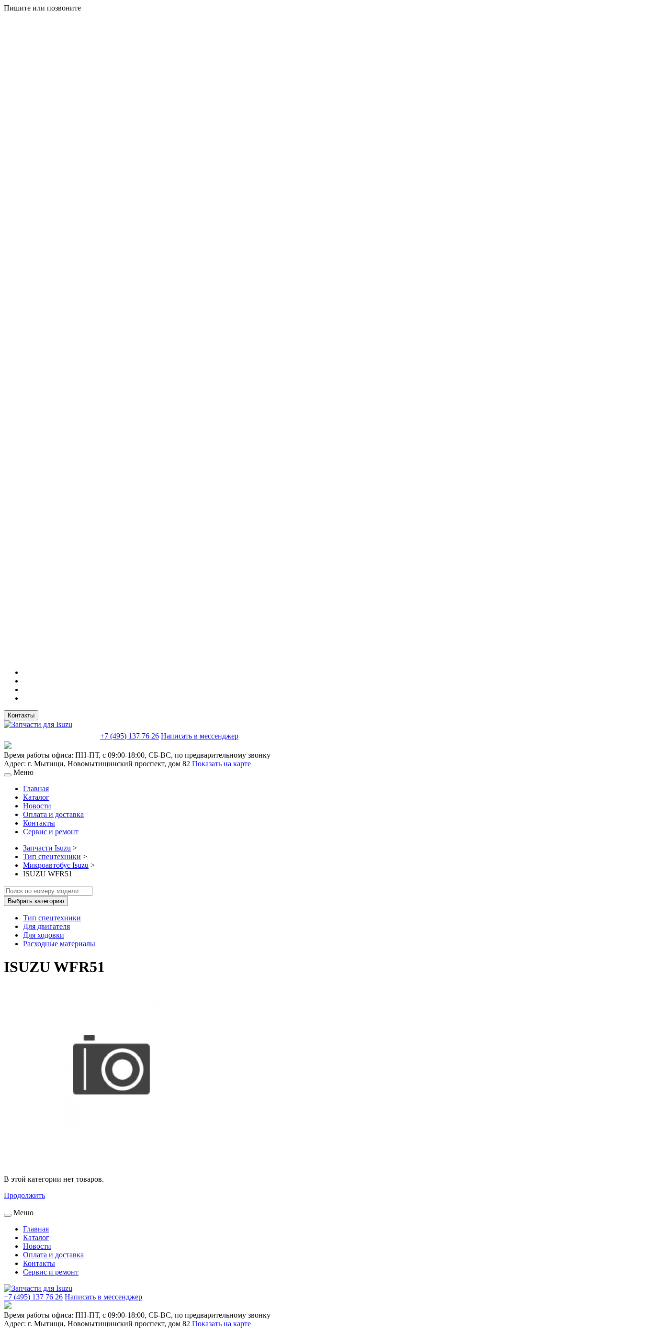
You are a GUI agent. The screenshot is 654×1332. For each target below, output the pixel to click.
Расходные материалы (59, 944)
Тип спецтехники (52, 856)
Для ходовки (43, 935)
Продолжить (24, 1195)
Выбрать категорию (36, 901)
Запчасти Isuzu (47, 848)
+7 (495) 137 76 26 (129, 736)
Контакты (21, 715)
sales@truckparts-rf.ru (51, 735)
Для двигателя (46, 926)
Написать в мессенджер (199, 736)
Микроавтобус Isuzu (56, 865)
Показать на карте (221, 764)
